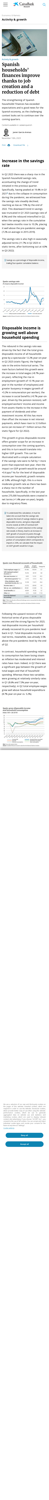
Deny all (24, 1135)
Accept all (24, 1144)
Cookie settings (8, 1128)
